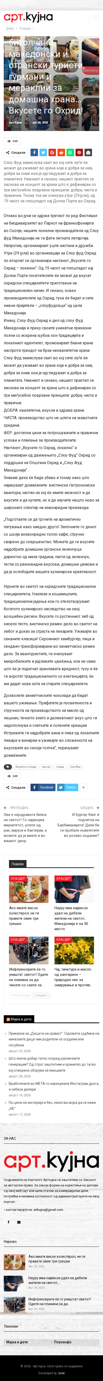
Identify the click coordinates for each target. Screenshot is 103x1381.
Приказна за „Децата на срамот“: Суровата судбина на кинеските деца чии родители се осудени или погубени (54, 1039)
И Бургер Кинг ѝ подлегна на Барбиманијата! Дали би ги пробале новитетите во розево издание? (78, 825)
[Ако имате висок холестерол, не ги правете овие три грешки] (28, 889)
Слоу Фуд (75, 766)
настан (46, 766)
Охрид (60, 766)
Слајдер (18, 878)
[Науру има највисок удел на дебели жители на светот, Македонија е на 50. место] (74, 889)
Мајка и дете (21, 1019)
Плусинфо (63, 1342)
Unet (61, 1373)
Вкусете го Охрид (26, 766)
